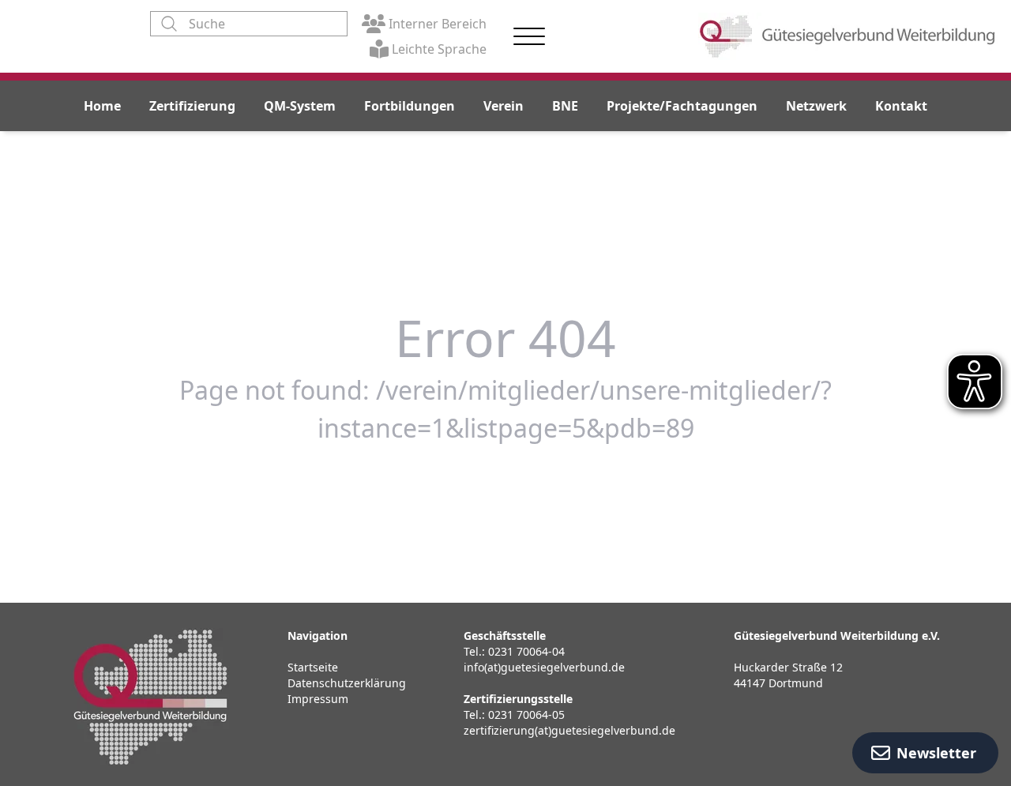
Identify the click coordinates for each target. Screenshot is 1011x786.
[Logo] (848, 36)
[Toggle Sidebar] (529, 37)
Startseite (313, 667)
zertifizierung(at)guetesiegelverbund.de (569, 730)
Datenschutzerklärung (347, 682)
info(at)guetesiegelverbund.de (544, 667)
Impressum (318, 698)
